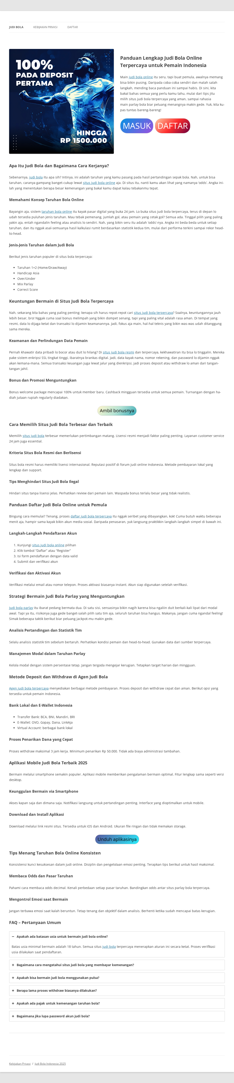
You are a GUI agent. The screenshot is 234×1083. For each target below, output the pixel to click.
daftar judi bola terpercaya (91, 516)
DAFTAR (172, 125)
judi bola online (141, 77)
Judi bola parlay (21, 608)
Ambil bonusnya (117, 410)
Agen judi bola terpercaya (29, 688)
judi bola (36, 177)
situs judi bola (33, 436)
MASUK (137, 125)
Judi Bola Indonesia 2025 (50, 1064)
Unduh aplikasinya (117, 839)
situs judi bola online (99, 182)
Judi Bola (16, 27)
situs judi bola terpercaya (153, 312)
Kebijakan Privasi (45, 27)
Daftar (72, 27)
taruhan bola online (57, 211)
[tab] (117, 944)
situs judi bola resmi (118, 352)
